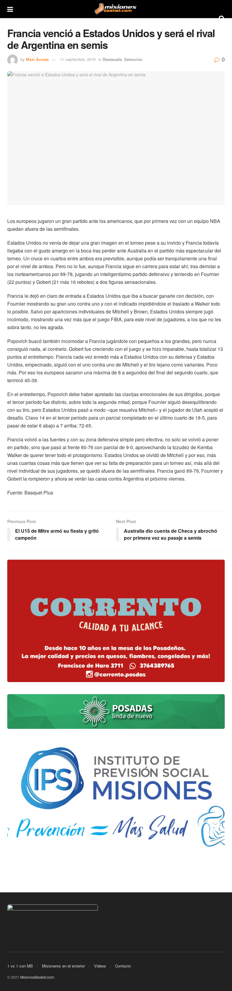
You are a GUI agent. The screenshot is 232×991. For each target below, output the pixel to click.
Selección (133, 59)
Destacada (112, 59)
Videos (100, 966)
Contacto (123, 966)
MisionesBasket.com (37, 977)
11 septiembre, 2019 (77, 59)
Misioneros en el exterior (63, 966)
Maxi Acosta (37, 59)
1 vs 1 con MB (20, 966)
